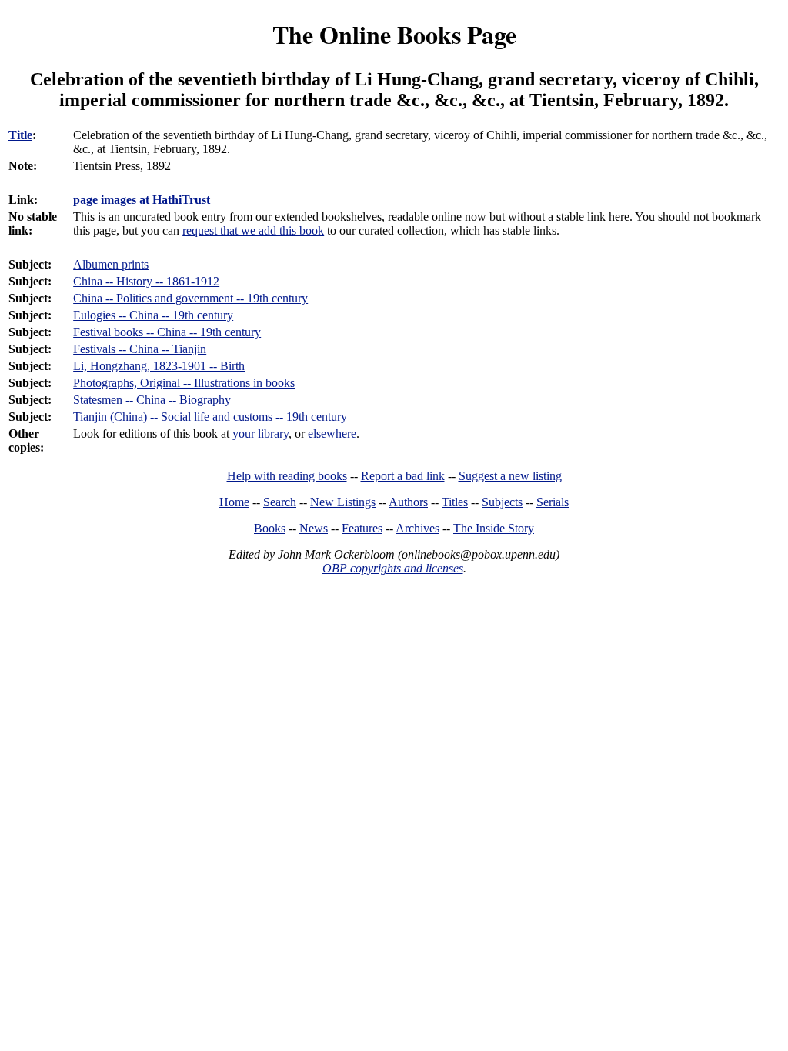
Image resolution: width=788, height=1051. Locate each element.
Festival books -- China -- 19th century (167, 332)
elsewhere (332, 433)
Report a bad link (403, 475)
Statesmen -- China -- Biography (152, 399)
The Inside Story (493, 528)
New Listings (343, 502)
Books (269, 528)
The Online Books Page (394, 34)
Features (362, 528)
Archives (417, 528)
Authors (408, 502)
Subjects (502, 502)
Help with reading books (287, 475)
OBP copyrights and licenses (392, 568)
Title (20, 135)
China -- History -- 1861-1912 (146, 281)
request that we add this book (253, 230)
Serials (552, 502)
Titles (455, 502)
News (313, 528)
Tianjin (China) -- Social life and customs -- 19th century (210, 416)
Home (234, 502)
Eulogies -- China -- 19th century (153, 315)
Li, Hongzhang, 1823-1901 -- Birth (159, 365)
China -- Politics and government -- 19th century (190, 298)
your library (260, 433)
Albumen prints (111, 264)
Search (279, 502)
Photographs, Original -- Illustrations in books (184, 382)
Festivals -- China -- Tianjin (139, 348)
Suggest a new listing (510, 475)
